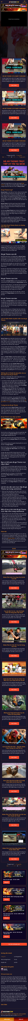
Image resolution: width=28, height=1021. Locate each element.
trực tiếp (8, 401)
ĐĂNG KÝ (21, 1019)
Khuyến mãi (3, 962)
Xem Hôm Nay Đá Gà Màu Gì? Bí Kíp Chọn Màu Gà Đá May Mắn (14, 781)
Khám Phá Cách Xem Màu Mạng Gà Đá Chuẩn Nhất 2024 (14, 849)
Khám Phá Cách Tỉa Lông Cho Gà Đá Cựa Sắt (14, 577)
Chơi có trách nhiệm (6, 1014)
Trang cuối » (22, 157)
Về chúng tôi (15, 1014)
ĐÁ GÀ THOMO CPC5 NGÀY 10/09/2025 (14, 108)
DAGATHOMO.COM (7, 974)
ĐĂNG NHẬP (7, 1019)
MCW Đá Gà (19, 1015)
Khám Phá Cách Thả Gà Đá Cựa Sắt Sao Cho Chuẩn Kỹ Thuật (14, 815)
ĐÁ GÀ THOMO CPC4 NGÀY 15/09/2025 (14, 76)
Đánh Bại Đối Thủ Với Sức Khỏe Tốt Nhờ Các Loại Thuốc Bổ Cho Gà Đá (14, 679)
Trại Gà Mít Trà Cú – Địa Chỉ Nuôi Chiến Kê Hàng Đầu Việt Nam (14, 611)
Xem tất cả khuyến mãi (14, 944)
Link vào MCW (22, 1014)
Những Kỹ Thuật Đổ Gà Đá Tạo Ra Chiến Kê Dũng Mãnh (14, 713)
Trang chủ (3, 956)
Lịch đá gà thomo (18, 956)
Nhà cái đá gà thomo (5, 959)
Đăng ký (6, 882)
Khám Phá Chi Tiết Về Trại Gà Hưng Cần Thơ (14, 645)
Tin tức (15, 959)
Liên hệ (15, 962)
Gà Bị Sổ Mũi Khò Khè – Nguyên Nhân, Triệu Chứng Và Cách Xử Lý (14, 747)
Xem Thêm (14, 85)
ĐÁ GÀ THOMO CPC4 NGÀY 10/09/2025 (14, 141)
